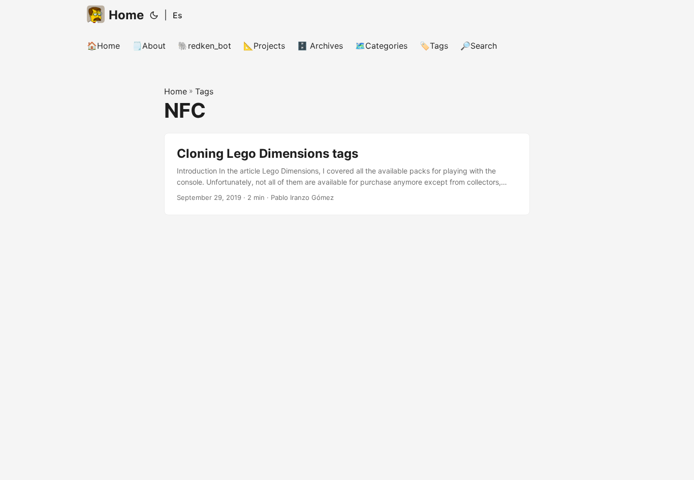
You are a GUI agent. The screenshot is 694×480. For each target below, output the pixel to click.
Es (177, 15)
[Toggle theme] (154, 15)
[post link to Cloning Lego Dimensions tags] (347, 174)
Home (126, 15)
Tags (204, 91)
